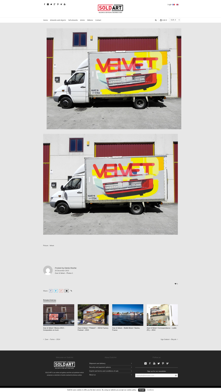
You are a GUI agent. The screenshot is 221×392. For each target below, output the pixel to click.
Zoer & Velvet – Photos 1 (64, 273)
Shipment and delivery (97, 363)
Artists (82, 20)
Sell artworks (73, 20)
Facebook (44, 4)
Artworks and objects (58, 20)
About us (92, 375)
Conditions (150, 390)
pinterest (58, 4)
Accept (141, 390)
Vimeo (61, 4)
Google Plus (54, 4)
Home (45, 20)
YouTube (64, 4)
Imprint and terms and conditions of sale (103, 371)
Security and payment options (100, 367)
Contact (98, 20)
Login (169, 4)
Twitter (51, 4)
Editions (90, 20)
